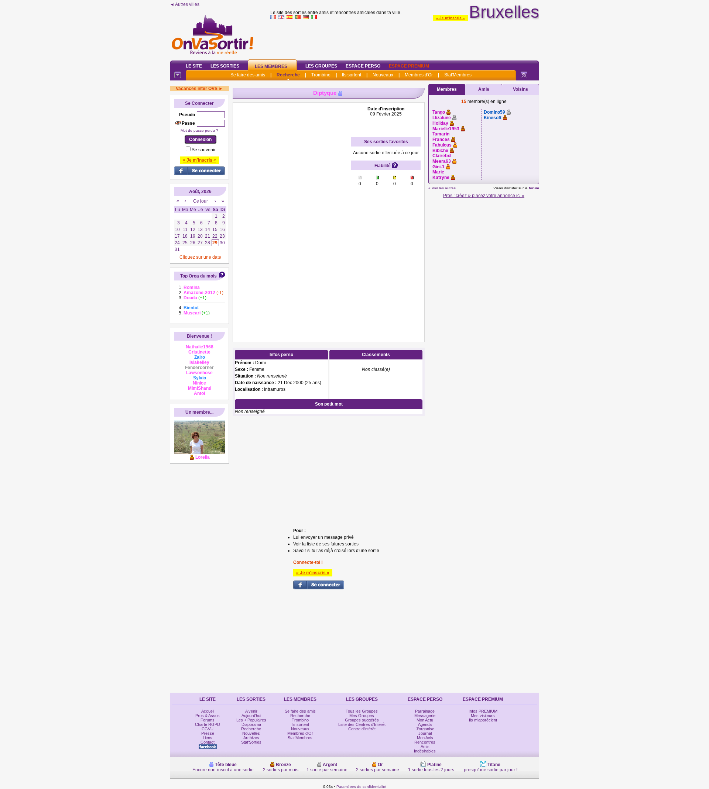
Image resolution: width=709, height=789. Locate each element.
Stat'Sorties (251, 742)
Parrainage (425, 711)
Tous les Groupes (362, 711)
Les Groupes (321, 66)
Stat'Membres (458, 74)
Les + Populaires (251, 720)
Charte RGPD (207, 724)
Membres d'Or (419, 74)
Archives (251, 737)
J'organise (425, 729)
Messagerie (424, 715)
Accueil (207, 711)
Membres (447, 89)
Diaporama (251, 724)
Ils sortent (351, 74)
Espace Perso (363, 66)
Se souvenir (204, 149)
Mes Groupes (361, 715)
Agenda (425, 724)
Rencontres (424, 742)
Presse (207, 733)
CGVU (207, 729)
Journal (425, 733)
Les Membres (271, 66)
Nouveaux (383, 74)
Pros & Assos (207, 715)
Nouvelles (251, 733)
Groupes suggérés (362, 720)
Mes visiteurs (483, 715)
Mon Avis (425, 737)
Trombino (320, 74)
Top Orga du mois (198, 276)
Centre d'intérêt (362, 729)
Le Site (194, 66)
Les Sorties (224, 66)
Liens (207, 737)
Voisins (520, 89)
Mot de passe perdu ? (199, 130)
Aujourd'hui (251, 715)
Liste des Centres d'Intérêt (362, 724)
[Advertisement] (404, 38)
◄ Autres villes (184, 4)
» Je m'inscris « (450, 18)
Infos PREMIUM (483, 711)
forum (534, 188)
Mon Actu (425, 720)
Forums (208, 720)
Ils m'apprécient (483, 720)
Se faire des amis (247, 74)
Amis (483, 89)
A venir (251, 711)
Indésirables (425, 751)
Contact (208, 742)
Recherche (288, 74)
